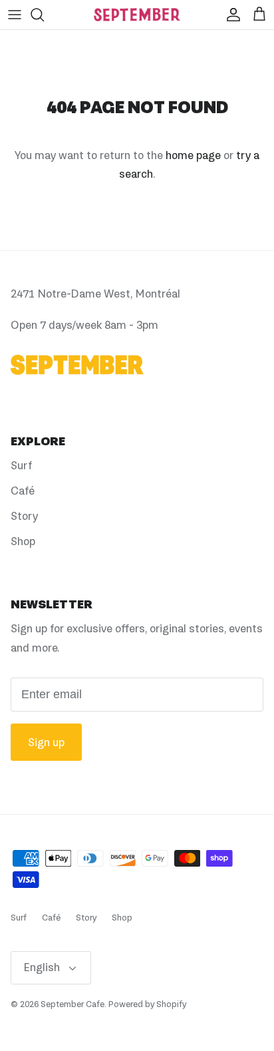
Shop (23, 541)
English (41, 967)
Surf (21, 465)
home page (193, 155)
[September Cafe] (137, 14)
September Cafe (72, 1004)
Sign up (46, 742)
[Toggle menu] (14, 14)
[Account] (230, 14)
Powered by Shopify (147, 1004)
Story (24, 516)
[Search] (44, 14)
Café (23, 490)
